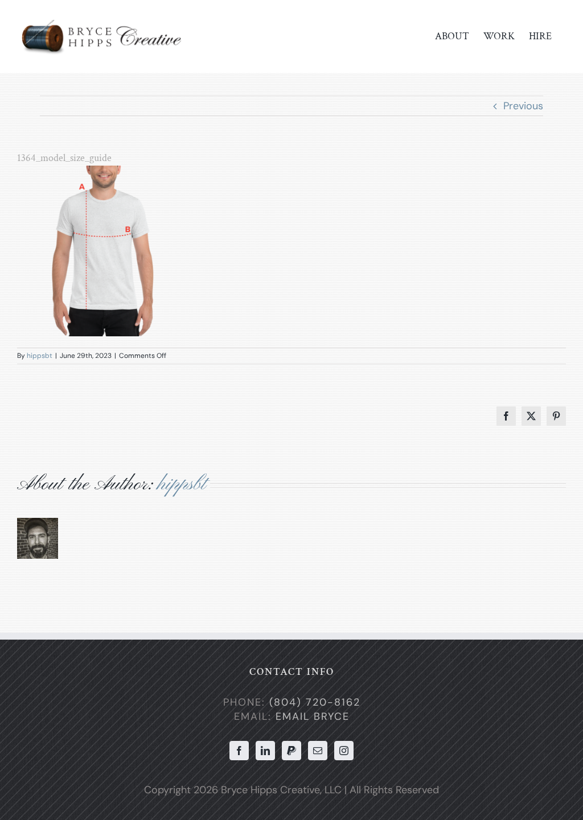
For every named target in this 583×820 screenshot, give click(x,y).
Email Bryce (313, 716)
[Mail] (317, 750)
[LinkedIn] (265, 750)
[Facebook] (239, 750)
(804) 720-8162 (314, 702)
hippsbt (39, 355)
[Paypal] (291, 750)
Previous (523, 106)
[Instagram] (344, 750)
